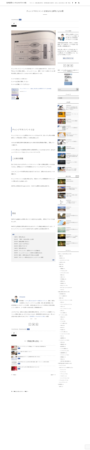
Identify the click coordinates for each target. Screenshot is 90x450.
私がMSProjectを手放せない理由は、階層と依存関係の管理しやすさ (72, 156)
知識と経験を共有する (63, 291)
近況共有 (68, 208)
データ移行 (64, 323)
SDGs (62, 359)
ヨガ (62, 289)
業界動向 (63, 357)
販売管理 (63, 346)
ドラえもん (64, 270)
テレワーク (62, 365)
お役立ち (62, 262)
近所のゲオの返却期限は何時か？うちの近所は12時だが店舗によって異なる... (71, 108)
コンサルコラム (64, 350)
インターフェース (65, 333)
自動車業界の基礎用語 (70, 148)
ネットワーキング (65, 378)
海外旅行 (63, 283)
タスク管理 (63, 312)
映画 (62, 274)
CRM (62, 325)
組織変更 (63, 338)
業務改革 (63, 344)
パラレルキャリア (63, 380)
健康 (60, 255)
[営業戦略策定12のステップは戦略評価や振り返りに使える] (14, 359)
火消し (62, 306)
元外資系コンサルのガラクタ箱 (16, 3)
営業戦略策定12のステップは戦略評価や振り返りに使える (29, 356)
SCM (62, 342)
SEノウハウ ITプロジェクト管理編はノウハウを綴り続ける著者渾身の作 (32, 346)
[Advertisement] (33, 115)
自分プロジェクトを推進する (65, 367)
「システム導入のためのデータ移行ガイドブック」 (36, 300)
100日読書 (62, 293)
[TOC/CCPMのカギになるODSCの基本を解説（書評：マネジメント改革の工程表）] (14, 362)
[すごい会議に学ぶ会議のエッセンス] (14, 354)
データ (63, 321)
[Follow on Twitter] (75, 3)
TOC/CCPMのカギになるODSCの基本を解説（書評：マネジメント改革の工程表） (34, 361)
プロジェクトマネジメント (65, 300)
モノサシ (63, 371)
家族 (61, 266)
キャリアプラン (63, 382)
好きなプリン (64, 285)
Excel (62, 327)
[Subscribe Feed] (78, 3)
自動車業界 (63, 352)
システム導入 (64, 331)
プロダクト (63, 375)
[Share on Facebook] (72, 3)
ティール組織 (62, 295)
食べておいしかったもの (66, 287)
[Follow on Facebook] (30, 324)
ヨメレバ (25, 91)
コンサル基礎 (64, 348)
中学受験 (63, 279)
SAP (62, 319)
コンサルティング (64, 340)
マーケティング (64, 354)
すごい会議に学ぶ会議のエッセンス (25, 351)
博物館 (62, 268)
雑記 (61, 264)
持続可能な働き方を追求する (64, 363)
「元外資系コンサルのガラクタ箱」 (37, 316)
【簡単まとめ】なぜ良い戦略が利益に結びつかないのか (28, 366)
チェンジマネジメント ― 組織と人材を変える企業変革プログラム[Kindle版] (35, 88)
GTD (62, 310)
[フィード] (37, 324)
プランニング (64, 373)
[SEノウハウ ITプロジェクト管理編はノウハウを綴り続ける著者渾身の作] (14, 349)
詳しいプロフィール (68, 58)
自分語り (61, 258)
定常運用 (60, 384)
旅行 (60, 386)
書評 (20, 19)
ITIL (62, 335)
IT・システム (63, 314)
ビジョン (63, 369)
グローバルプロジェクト (66, 304)
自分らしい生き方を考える (64, 253)
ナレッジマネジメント (65, 308)
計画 (62, 302)
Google (62, 329)
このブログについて (63, 260)
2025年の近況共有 (69, 181)
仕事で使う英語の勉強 (65, 361)
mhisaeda (22, 297)
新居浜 (62, 281)
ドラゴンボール (64, 272)
